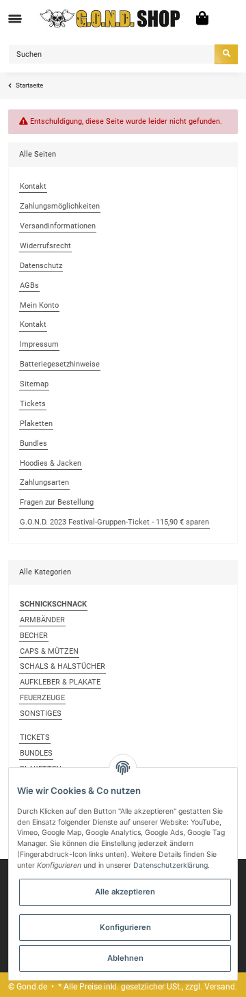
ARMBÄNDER (42, 619)
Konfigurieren (125, 927)
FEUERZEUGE (42, 697)
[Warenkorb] (202, 19)
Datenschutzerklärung (170, 865)
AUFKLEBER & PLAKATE (60, 682)
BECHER (34, 635)
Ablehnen (125, 958)
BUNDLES (36, 753)
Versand (219, 987)
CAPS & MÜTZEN (49, 651)
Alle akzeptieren (125, 891)
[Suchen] (226, 54)
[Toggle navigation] (15, 18)
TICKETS (35, 737)
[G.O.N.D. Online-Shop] (110, 19)
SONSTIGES (41, 713)
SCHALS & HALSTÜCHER (62, 666)
